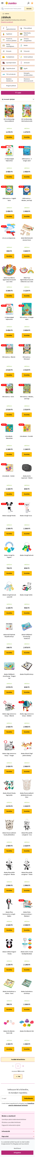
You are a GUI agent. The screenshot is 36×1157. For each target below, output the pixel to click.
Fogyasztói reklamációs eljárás (11, 1125)
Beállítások (17, 1148)
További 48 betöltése (18, 1059)
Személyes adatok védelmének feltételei (21, 1104)
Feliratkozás (28, 1098)
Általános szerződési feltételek (11, 1122)
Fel (19, 1076)
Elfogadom (17, 1153)
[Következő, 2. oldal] (18, 1066)
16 (23, 1066)
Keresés (29, 9)
